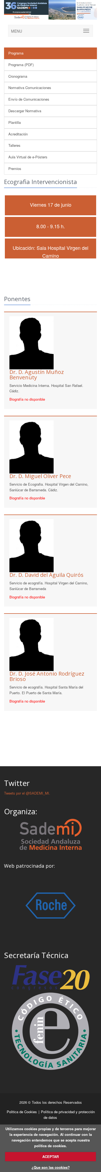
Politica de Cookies (22, 1111)
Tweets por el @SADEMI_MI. (27, 793)
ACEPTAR (50, 1156)
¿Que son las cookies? (51, 1167)
